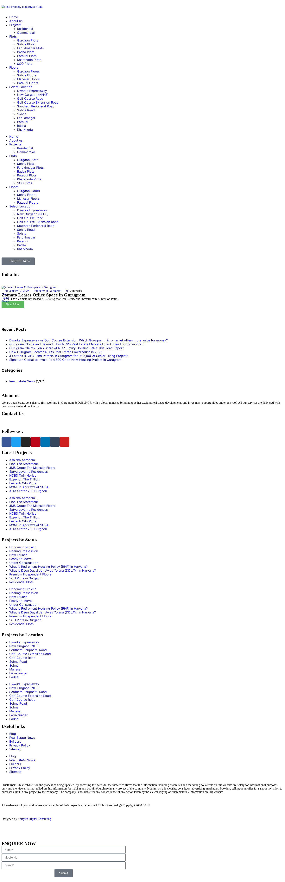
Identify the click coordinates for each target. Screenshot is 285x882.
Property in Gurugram (47, 290)
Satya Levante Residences (28, 471)
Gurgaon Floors (28, 71)
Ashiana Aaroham (22, 460)
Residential (25, 29)
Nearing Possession (23, 551)
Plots (13, 36)
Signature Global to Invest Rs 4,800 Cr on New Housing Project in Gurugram (65, 360)
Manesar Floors (28, 79)
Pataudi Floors (27, 83)
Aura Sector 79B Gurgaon (28, 491)
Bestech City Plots (22, 483)
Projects (15, 25)
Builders (15, 741)
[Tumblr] (55, 442)
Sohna (21, 114)
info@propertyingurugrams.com (21, 420)
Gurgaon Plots (27, 40)
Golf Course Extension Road (38, 102)
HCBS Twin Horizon (23, 475)
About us (15, 21)
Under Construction (23, 563)
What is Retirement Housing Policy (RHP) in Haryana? (48, 566)
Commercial (26, 33)
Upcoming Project (22, 547)
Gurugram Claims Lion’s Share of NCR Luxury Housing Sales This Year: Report (66, 348)
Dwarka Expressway (32, 91)
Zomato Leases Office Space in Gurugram (44, 294)
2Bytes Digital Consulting (35, 819)
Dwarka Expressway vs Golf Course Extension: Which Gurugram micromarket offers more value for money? (88, 340)
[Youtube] (64, 442)
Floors (13, 67)
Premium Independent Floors (30, 574)
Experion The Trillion (24, 479)
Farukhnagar (26, 118)
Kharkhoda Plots (29, 60)
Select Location (20, 87)
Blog (12, 734)
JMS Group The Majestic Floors (32, 468)
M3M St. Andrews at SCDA (29, 487)
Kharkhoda (25, 129)
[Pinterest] (35, 442)
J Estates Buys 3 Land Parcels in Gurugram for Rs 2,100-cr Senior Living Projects (68, 356)
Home (13, 17)
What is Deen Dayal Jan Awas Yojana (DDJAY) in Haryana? (52, 570)
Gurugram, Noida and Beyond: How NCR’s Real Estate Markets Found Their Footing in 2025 (76, 344)
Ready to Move (20, 559)
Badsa (21, 126)
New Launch (18, 555)
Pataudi (22, 122)
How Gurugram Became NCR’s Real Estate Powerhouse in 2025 (55, 352)
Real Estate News (5, 298)
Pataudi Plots (26, 56)
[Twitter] (16, 442)
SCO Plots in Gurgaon (25, 578)
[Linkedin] (45, 442)
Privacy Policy (19, 745)
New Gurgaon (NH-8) (32, 95)
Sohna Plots (26, 44)
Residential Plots (21, 582)
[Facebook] (6, 442)
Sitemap (15, 749)
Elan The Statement (23, 464)
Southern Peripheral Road (35, 106)
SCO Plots (24, 64)
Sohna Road (26, 110)
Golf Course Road (30, 98)
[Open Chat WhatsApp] (3, 832)
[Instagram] (26, 442)
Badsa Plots (25, 52)
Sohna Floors (26, 75)
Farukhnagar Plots (30, 48)
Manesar (15, 669)
